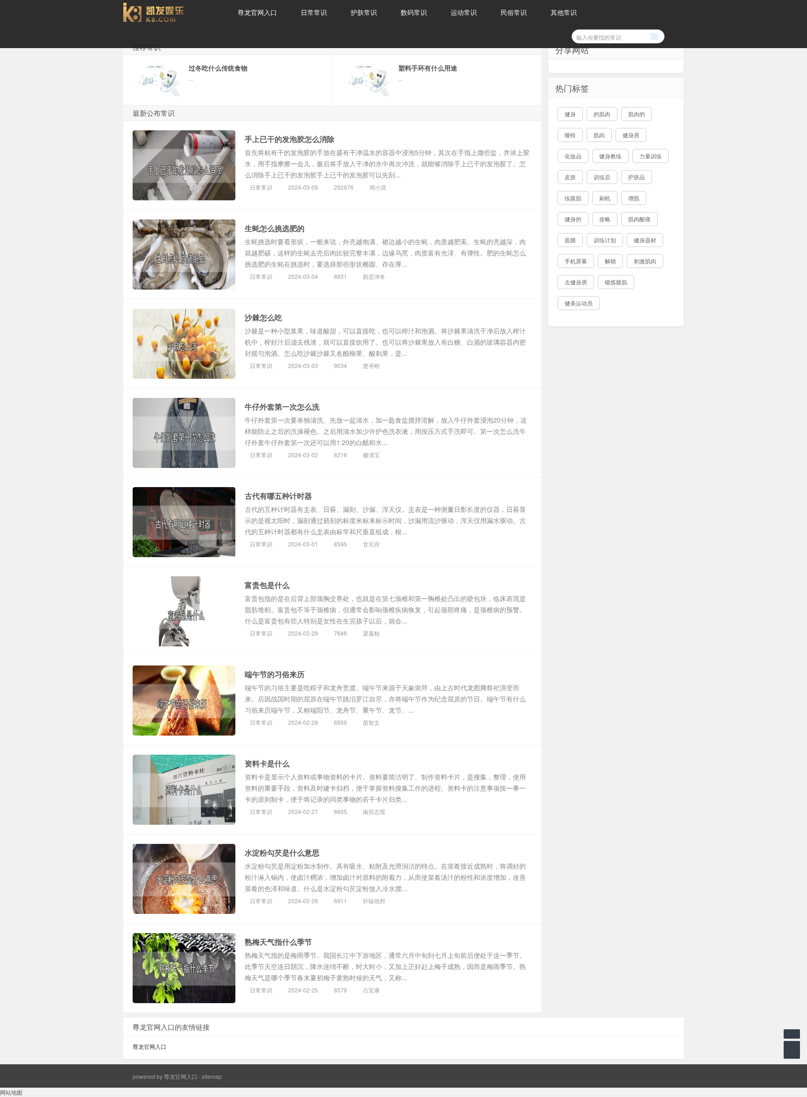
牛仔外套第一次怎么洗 (282, 406)
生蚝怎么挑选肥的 (274, 228)
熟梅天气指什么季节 (278, 941)
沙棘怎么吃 (263, 317)
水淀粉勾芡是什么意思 (282, 852)
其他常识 (564, 12)
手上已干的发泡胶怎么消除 (289, 139)
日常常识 (314, 12)
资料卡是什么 (267, 763)
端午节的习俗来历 (274, 674)
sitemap (212, 1076)
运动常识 (464, 12)
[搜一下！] (654, 35)
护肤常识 (364, 12)
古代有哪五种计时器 (278, 495)
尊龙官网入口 (257, 12)
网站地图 (11, 1092)
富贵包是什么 (267, 585)
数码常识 (414, 12)
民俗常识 (514, 12)
